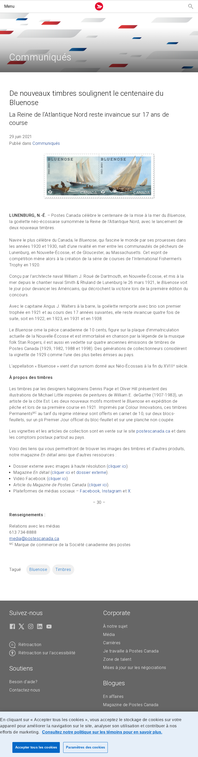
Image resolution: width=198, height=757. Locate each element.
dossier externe (91, 472)
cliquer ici (117, 466)
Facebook (90, 491)
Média (109, 634)
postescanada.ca (153, 431)
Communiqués (46, 143)
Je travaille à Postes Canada (131, 651)
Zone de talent (117, 659)
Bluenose (38, 569)
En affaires (113, 696)
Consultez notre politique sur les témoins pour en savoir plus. (102, 732)
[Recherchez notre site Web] (191, 6)
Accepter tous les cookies (36, 747)
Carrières (112, 642)
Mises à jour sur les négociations (134, 667)
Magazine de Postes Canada (131, 704)
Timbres (63, 569)
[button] (47, 6)
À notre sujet (115, 626)
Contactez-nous (24, 690)
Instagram (112, 491)
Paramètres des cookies (85, 747)
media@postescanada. (34, 538)
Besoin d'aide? (23, 681)
